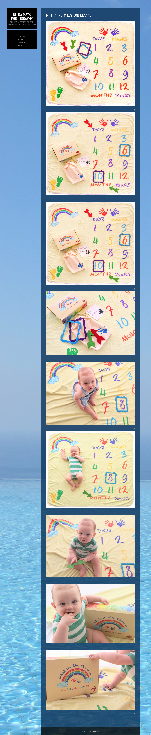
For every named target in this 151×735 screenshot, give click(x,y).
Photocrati (96, 731)
